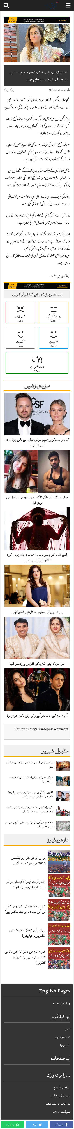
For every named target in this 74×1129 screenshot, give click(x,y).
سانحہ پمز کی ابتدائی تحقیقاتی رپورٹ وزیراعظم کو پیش (29, 764)
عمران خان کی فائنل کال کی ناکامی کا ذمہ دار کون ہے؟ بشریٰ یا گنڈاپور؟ (25, 957)
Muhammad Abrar (57, 90)
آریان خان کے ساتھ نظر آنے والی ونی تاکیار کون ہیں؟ (37, 715)
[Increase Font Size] (12, 91)
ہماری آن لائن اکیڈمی (60, 1095)
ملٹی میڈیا (65, 1045)
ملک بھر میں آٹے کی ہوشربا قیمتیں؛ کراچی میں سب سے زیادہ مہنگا (29, 824)
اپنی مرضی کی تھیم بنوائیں (57, 1103)
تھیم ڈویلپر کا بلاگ (61, 1111)
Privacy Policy (61, 1003)
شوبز (52, 276)
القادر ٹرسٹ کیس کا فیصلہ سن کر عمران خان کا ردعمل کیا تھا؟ (25, 884)
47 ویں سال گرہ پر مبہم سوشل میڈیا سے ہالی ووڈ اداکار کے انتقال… (37, 442)
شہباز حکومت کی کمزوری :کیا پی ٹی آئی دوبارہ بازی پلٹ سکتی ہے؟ (24, 909)
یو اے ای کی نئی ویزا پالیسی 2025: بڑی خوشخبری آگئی (28, 860)
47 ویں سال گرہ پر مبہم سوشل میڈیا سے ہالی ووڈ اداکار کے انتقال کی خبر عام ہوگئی (30, 794)
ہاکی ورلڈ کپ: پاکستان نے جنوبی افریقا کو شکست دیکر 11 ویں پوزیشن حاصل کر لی (29, 809)
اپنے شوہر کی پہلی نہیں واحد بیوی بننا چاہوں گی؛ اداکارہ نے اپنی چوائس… (37, 557)
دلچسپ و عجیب (62, 1037)
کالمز (67, 1029)
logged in (38, 729)
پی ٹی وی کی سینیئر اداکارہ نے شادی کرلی (37, 611)
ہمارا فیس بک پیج (62, 1087)
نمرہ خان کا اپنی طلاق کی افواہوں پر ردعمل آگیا (37, 663)
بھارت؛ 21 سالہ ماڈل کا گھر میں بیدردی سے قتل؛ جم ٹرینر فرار (37, 500)
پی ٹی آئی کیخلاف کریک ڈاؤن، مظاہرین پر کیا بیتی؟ (26, 933)
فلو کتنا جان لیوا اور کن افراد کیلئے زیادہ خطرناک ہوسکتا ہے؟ (31, 779)
